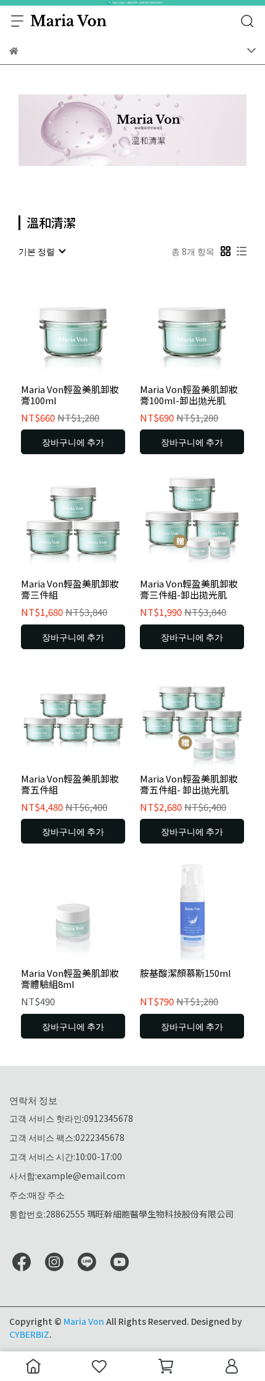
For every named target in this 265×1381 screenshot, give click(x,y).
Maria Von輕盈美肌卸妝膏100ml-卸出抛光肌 (189, 395)
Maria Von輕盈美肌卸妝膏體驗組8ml (70, 979)
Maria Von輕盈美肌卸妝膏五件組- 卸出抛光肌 (189, 784)
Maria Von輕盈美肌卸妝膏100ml (70, 395)
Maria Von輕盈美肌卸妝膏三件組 (70, 589)
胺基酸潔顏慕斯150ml (185, 973)
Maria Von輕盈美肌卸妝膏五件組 (70, 784)
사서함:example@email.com (67, 1175)
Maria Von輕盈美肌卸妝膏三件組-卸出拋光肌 (189, 589)
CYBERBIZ (29, 1334)
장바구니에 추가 (73, 442)
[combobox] (41, 251)
